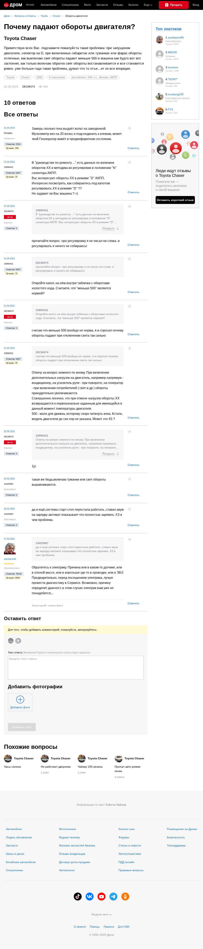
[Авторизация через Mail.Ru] (18, 640)
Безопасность (176, 837)
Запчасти (102, 4)
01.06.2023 (9, 206)
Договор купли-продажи (74, 862)
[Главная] (13, 5)
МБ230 (172, 52)
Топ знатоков (168, 29)
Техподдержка (176, 845)
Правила (109, 926)
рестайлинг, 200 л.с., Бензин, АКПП (94, 77)
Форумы (124, 837)
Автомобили (48, 4)
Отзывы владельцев (72, 853)
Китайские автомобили (21, 862)
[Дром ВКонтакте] (90, 896)
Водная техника (69, 837)
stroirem (173, 67)
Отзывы (118, 4)
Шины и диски (15, 853)
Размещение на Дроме (182, 829)
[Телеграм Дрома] (113, 896)
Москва (30, 5)
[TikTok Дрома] (78, 896)
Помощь (95, 926)
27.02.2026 (9, 539)
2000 (39, 77)
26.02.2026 (9, 478)
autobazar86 (10, 559)
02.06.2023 (9, 431)
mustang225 (176, 94)
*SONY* (173, 79)
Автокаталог (67, 870)
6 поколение (57, 77)
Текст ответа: (49, 652)
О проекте (80, 926)
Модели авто (100, 914)
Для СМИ (123, 926)
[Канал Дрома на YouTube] (101, 896)
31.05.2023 (9, 128)
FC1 (170, 109)
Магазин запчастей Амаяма (77, 845)
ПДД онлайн (126, 862)
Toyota (10, 77)
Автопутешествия (130, 853)
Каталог (133, 4)
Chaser (25, 77)
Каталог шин (127, 829)
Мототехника (67, 829)
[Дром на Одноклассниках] (125, 896)
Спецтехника (14, 870)
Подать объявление (19, 837)
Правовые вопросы (131, 870)
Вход (196, 4)
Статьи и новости (130, 845)
